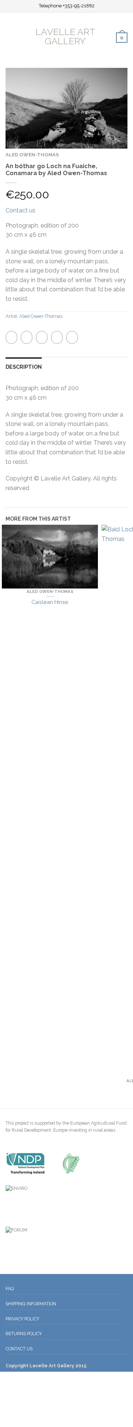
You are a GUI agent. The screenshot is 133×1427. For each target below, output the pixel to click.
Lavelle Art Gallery (65, 36)
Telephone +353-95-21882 (67, 6)
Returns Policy (24, 1333)
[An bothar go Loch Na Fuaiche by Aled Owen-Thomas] (66, 107)
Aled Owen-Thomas (32, 154)
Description (24, 367)
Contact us (20, 210)
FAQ (10, 1288)
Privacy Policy (22, 1319)
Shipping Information (31, 1303)
